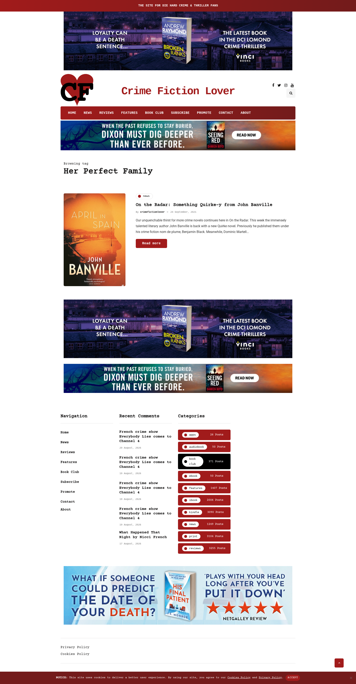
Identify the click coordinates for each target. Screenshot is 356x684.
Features (129, 113)
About (246, 113)
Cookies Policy (75, 654)
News (88, 113)
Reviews (106, 113)
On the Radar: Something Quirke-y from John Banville (204, 205)
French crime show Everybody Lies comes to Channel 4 (145, 436)
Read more (151, 243)
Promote (204, 113)
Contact (226, 113)
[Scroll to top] (339, 663)
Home (72, 113)
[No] (351, 678)
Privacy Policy (75, 647)
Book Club (154, 113)
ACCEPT (293, 677)
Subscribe (180, 113)
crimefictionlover (152, 212)
